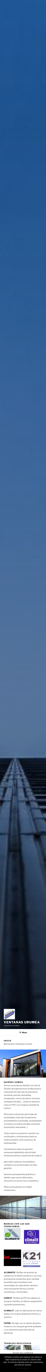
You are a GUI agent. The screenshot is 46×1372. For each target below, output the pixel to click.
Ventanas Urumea (22, 1022)
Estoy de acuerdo (23, 1368)
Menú (24, 1032)
